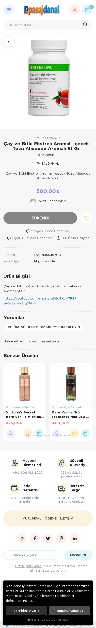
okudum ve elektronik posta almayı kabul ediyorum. (51, 568)
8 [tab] (57, 435)
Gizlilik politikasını (28, 566)
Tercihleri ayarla (26, 611)
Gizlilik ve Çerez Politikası (50, 619)
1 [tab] (28, 435)
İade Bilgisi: (12, 261)
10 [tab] (65, 435)
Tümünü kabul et (69, 611)
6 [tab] (49, 435)
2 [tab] (33, 435)
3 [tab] (37, 435)
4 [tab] (41, 435)
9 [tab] (61, 435)
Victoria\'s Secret (20, 407)
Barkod (9, 255)
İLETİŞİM (66, 518)
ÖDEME (51, 518)
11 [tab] (69, 435)
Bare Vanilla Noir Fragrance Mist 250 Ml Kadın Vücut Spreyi (71, 414)
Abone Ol (78, 555)
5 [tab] (45, 435)
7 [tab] (53, 435)
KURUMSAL (32, 518)
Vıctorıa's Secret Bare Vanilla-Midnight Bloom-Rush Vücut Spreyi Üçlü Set (24, 414)
